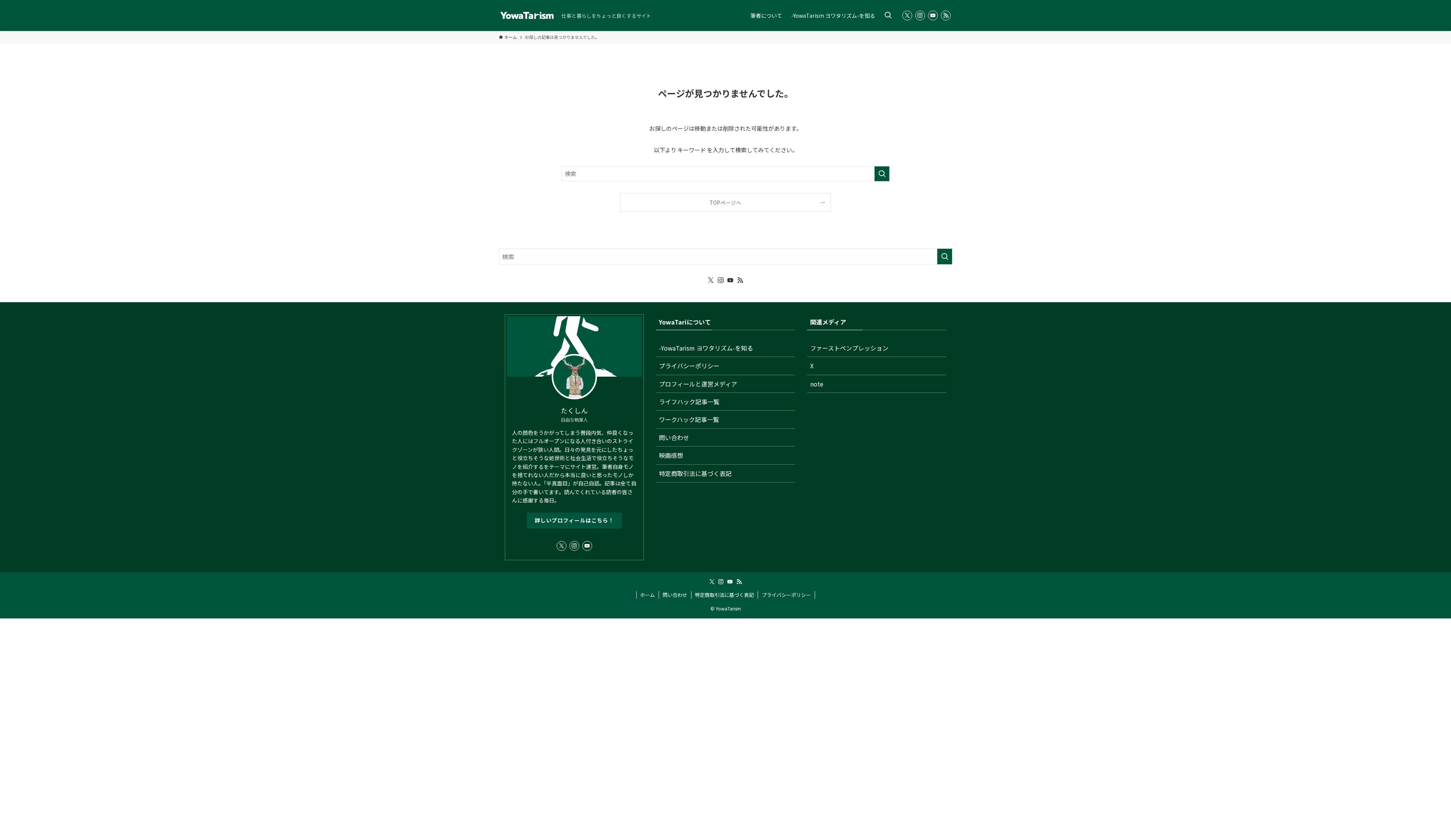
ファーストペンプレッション (849, 347)
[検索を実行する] (881, 173)
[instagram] (920, 15)
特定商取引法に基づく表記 (695, 473)
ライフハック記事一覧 (689, 401)
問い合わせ (674, 437)
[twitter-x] (907, 15)
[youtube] (933, 15)
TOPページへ (725, 202)
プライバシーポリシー (689, 365)
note (816, 383)
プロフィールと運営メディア (698, 383)
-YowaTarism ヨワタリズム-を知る (706, 347)
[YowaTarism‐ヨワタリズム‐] (527, 15)
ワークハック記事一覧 (689, 419)
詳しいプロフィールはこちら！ (574, 520)
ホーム (647, 594)
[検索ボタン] (888, 15)
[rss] (946, 15)
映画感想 (671, 455)
